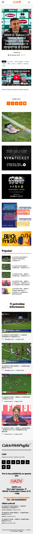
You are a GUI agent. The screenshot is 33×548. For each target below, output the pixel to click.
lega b (4, 63)
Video (24, 31)
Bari (8, 31)
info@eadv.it (24, 497)
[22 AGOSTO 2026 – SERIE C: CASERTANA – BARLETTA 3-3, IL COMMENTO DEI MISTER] (6, 283)
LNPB (8, 63)
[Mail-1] (4, 467)
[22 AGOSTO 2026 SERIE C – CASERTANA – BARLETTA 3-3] (6, 267)
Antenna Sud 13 (8, 401)
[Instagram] (13, 462)
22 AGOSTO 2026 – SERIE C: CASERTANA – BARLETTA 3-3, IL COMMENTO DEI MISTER (21, 283)
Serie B (16, 31)
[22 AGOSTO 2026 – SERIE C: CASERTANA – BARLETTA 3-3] (6, 275)
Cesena (27, 61)
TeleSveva (17, 52)
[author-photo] (3, 339)
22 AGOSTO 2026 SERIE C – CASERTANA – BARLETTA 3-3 (21, 267)
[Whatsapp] (23, 462)
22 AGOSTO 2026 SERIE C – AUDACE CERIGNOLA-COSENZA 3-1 (20, 258)
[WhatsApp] (16, 103)
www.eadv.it (10, 497)
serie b (14, 63)
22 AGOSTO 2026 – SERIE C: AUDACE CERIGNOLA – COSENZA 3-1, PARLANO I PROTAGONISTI (20, 291)
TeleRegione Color (9, 339)
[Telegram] (24, 103)
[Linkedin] (20, 103)
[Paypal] (8, 467)
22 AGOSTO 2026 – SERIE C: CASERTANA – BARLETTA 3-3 (21, 275)
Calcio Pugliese (19, 61)
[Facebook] (8, 103)
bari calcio (10, 61)
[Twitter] (12, 103)
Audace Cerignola (7, 510)
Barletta (4, 516)
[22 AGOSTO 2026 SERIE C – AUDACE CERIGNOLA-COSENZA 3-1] (6, 259)
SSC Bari (26, 63)
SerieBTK (19, 63)
